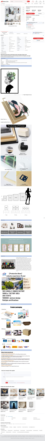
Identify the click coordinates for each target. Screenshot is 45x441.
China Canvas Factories (3, 430)
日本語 (30, 436)
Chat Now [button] (40, 13)
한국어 (28, 436)
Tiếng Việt (39, 436)
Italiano (19, 436)
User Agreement (26, 438)
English (6, 436)
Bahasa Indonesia (42, 436)
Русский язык (16, 436)
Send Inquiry (30, 13)
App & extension (36, 3)
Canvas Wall (40, 430)
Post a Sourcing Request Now (21, 382)
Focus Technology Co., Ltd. (17, 438)
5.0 (35, 33)
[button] (29, 33)
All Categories (3, 3)
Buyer (28, 3)
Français (13, 436)
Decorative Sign (2, 420)
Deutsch (21, 436)
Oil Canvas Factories (10, 430)
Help (32, 3)
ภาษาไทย (34, 436)
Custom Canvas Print (35, 430)
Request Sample (37, 15)
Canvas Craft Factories (16, 430)
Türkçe (36, 436)
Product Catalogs (11, 416)
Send (6, 382)
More (1, 433)
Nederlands (24, 436)
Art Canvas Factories (22, 430)
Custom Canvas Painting (29, 430)
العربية (26, 436)
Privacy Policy (33, 438)
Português (11, 436)
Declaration (30, 438)
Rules (43, 3)
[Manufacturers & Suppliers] (4, 1)
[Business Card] (43, 35)
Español (8, 436)
